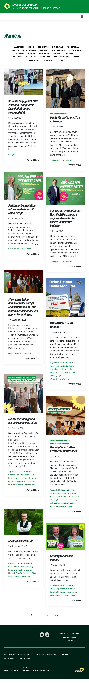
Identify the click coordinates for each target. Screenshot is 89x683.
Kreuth (31, 53)
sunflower (22, 670)
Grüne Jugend (29, 50)
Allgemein (19, 47)
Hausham (44, 50)
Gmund (15, 50)
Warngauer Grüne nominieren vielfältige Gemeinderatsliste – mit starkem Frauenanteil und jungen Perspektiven (23, 307)
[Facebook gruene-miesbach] (42, 634)
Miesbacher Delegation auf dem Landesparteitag (22, 421)
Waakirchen (34, 60)
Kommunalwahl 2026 (57, 160)
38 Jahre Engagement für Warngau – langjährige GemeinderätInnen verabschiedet (22, 106)
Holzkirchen (58, 50)
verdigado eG (44, 670)
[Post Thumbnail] (23, 82)
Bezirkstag (43, 47)
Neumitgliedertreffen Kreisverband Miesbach (63, 449)
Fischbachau (73, 47)
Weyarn (60, 60)
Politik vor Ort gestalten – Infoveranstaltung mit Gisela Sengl (22, 209)
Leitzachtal (71, 53)
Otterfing (31, 57)
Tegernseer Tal (61, 57)
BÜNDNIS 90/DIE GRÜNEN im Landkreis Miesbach (36, 8)
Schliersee (45, 57)
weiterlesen (32, 159)
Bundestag (57, 47)
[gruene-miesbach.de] (7, 6)
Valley (76, 57)
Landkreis (44, 53)
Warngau (48, 60)
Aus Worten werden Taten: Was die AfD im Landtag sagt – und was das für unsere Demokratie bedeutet (65, 218)
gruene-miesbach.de (25, 5)
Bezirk (30, 47)
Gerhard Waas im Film (20, 541)
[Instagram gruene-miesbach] (47, 634)
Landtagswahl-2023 (15, 570)
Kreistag (20, 53)
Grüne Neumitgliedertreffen (61, 506)
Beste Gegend (56, 379)
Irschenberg (74, 50)
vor (56, 615)
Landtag (57, 53)
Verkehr (66, 379)
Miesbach (17, 57)
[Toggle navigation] (82, 16)
